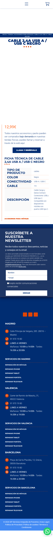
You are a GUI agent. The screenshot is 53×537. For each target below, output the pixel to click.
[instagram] (25, 314)
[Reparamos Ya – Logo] (9, 4)
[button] (47, 531)
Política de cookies (30, 525)
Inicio (4, 34)
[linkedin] (36, 314)
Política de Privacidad (13, 525)
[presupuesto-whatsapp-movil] (26, 10)
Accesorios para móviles (23, 34)
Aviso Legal (44, 522)
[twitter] (30, 314)
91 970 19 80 (16, 339)
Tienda (10, 34)
